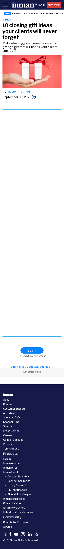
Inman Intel (10, 467)
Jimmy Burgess (18, 92)
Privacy (7, 444)
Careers (8, 435)
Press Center (11, 430)
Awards (7, 526)
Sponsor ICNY (11, 421)
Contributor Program (15, 522)
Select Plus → (44, 366)
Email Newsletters (14, 507)
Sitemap (8, 426)
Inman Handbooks (14, 498)
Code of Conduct (13, 439)
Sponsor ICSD (11, 417)
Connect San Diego (18, 480)
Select (7, 458)
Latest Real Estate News (18, 512)
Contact (8, 404)
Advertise (9, 413)
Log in (41, 5)
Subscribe (54, 5)
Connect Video (12, 503)
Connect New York (18, 476)
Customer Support (14, 408)
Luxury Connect (16, 485)
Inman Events (11, 472)
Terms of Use (11, 448)
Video (6, 19)
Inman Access (11, 463)
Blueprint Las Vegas (19, 494)
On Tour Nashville (17, 489)
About (6, 399)
